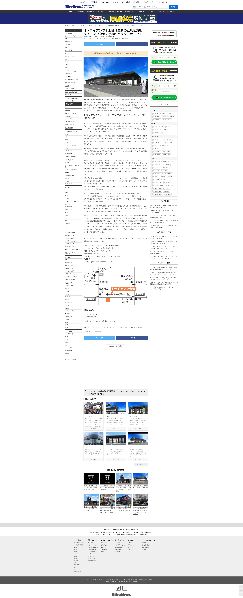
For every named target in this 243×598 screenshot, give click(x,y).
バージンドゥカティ (92, 558)
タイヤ (66, 327)
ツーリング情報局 (69, 271)
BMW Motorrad (69, 153)
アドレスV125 (158, 182)
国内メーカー (68, 39)
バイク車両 (68, 33)
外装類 (66, 325)
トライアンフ (68, 151)
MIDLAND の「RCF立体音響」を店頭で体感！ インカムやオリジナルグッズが (164, 278)
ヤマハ (66, 137)
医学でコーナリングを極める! (72, 249)
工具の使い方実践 (69, 175)
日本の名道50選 (69, 268)
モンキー (171, 161)
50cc (156, 126)
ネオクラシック (170, 143)
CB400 (156, 167)
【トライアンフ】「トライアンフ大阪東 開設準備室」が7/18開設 (107, 487)
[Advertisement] (116, 369)
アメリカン (158, 151)
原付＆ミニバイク (92, 545)
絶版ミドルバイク (130, 11)
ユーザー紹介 (104, 549)
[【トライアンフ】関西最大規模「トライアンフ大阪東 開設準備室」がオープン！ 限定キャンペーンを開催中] (107, 500)
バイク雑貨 (68, 305)
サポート (67, 67)
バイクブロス (68, 25)
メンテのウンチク (69, 181)
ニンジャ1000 (158, 194)
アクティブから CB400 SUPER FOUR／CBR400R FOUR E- (162, 252)
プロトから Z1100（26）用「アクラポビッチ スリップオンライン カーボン (163, 237)
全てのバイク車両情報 (70, 36)
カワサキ (67, 142)
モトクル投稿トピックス (71, 82)
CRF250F (167, 164)
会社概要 (144, 542)
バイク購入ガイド (69, 116)
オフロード (158, 148)
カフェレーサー (159, 143)
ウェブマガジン (105, 2)
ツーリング (170, 11)
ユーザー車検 (68, 183)
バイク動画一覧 (69, 334)
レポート (67, 64)
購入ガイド (101, 11)
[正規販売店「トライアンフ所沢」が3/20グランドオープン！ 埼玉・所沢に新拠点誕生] (124, 479)
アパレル (67, 291)
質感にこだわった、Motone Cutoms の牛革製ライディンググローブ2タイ (163, 206)
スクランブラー (166, 145)
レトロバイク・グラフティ (72, 235)
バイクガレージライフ (120, 545)
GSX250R (168, 182)
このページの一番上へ (241, 587)
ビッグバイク (158, 132)
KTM (66, 226)
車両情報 (67, 110)
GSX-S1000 (158, 188)
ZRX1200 (168, 194)
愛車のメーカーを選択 (164, 57)
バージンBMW (91, 556)
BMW (172, 116)
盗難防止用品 (68, 316)
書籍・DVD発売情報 (71, 92)
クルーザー (167, 151)
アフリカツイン (159, 173)
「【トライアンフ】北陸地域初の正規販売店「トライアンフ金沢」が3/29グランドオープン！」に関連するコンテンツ (114, 392)
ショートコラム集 (70, 232)
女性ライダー (104, 547)
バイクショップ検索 (78, 545)
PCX (156, 161)
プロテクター (68, 302)
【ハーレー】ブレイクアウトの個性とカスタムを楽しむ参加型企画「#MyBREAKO (164, 283)
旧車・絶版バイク (69, 121)
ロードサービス (118, 549)
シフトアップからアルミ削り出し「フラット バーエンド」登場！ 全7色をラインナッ (164, 247)
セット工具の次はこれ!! (71, 169)
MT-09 (170, 176)
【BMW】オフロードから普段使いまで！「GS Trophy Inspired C (164, 211)
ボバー (156, 145)
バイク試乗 (117, 551)
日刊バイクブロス (69, 88)
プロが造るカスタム (71, 131)
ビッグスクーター (92, 549)
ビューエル (68, 204)
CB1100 (157, 170)
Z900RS (167, 191)
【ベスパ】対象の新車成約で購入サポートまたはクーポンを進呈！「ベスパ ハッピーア (164, 273)
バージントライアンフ (93, 560)
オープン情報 (103, 38)
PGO (66, 229)
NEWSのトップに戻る (115, 346)
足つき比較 (110, 11)
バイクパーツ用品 (70, 71)
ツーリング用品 (69, 285)
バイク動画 (68, 44)
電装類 (66, 322)
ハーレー (165, 116)
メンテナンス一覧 (69, 162)
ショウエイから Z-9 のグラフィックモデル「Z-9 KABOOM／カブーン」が (164, 216)
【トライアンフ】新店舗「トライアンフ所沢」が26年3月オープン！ (91, 508)
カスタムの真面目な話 (70, 246)
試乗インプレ (91, 11)
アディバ (67, 220)
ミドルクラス (165, 129)
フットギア (68, 297)
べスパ (75, 562)
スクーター (158, 154)
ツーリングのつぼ (69, 244)
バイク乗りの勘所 (69, 238)
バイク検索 (93, 2)
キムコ (75, 567)
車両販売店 (125, 38)
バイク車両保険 (118, 547)
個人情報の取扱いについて (148, 545)
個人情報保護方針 (146, 544)
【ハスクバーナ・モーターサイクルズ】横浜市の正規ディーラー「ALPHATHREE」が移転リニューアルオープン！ (140, 510)
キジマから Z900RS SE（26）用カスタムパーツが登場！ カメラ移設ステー (164, 242)
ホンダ (66, 134)
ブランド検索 (126, 2)
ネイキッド (158, 140)
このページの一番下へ (241, 594)
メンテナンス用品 (69, 311)
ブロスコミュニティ (133, 542)
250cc (156, 129)
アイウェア (68, 294)
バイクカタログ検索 (78, 544)
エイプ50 (163, 161)
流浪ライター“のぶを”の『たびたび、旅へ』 (72, 253)
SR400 (156, 176)
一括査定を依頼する (164, 97)
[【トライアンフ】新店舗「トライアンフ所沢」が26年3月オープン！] (91, 500)
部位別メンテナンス (70, 178)
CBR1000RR (165, 167)
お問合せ (144, 549)
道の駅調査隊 (68, 262)
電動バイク (68, 47)
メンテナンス (160, 11)
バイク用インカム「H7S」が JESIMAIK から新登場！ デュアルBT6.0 (164, 226)
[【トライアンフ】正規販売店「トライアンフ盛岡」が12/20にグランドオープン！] (140, 479)
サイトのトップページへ (241, 590)
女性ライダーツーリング (71, 274)
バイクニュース (84, 25)
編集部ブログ (104, 551)
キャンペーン (68, 59)
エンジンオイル (69, 313)
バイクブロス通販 (69, 101)
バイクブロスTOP (81, 2)
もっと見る (140, 465)
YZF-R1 (157, 179)
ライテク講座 (104, 545)
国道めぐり (68, 260)
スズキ (66, 139)
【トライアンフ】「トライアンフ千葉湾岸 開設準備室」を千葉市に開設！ (91, 487)
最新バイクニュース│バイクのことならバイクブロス (121, 529)
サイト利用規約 (145, 547)
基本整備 (67, 172)
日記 (129, 544)
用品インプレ (69, 283)
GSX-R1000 (170, 185)
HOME (71, 11)
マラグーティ (68, 223)
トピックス (150, 11)
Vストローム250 (159, 185)
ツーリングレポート (70, 279)
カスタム (119, 11)
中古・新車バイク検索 (79, 542)
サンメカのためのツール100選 (72, 166)
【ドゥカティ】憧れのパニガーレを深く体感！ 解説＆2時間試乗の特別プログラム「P (164, 268)
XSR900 (165, 179)
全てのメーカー (77, 571)
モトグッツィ (68, 215)
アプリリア (68, 218)
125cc (162, 126)
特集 (66, 107)
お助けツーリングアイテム (72, 276)
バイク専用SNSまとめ (71, 80)
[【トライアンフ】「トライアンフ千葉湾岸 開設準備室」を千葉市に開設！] (91, 479)
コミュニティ (163, 2)
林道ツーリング (69, 265)
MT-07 (163, 176)
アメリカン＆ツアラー (93, 551)
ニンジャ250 (158, 191)
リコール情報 (68, 50)
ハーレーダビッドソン (70, 145)
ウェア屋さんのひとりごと (72, 241)
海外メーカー (68, 41)
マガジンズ (76, 25)
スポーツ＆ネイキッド (93, 547)
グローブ (67, 299)
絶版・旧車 (167, 154)
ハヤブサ (167, 188)
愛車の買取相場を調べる (164, 62)
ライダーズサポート (150, 2)
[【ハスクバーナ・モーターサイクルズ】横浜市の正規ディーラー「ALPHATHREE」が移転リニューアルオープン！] (140, 500)
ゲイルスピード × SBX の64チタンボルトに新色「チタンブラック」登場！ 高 (163, 257)
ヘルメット (68, 288)
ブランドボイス (132, 549)
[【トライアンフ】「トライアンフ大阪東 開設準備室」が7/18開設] (107, 479)
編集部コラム (69, 86)
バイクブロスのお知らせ (72, 98)
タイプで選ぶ (80, 11)
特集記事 (141, 11)
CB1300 (165, 170)
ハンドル (67, 319)
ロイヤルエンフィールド (71, 156)
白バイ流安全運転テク (70, 359)
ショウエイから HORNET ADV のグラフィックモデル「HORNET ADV (164, 221)
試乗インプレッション (70, 113)
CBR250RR (158, 164)
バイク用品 (68, 76)
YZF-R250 (169, 173)
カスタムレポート (132, 547)
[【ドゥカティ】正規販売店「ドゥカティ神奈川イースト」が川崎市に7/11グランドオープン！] (124, 500)
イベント (67, 62)
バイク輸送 (117, 544)
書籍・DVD (68, 95)
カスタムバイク (69, 119)
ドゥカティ (68, 148)
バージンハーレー (92, 555)
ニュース (116, 2)
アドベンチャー (168, 148)
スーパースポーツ (168, 140)
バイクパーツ (68, 73)
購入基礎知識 (69, 128)
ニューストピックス (70, 56)
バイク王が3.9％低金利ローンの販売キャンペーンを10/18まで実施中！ (164, 288)
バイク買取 (136, 2)
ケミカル (67, 308)
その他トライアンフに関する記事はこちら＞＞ (99, 321)
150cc (169, 126)
